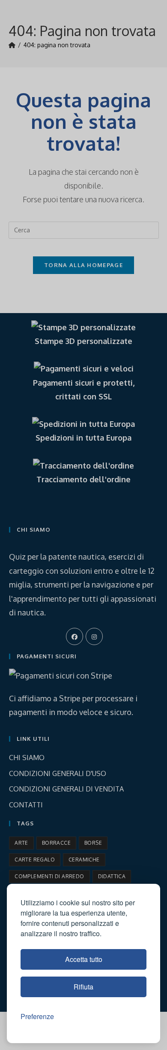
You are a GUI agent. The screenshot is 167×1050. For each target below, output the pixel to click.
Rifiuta (83, 987)
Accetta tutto (83, 959)
